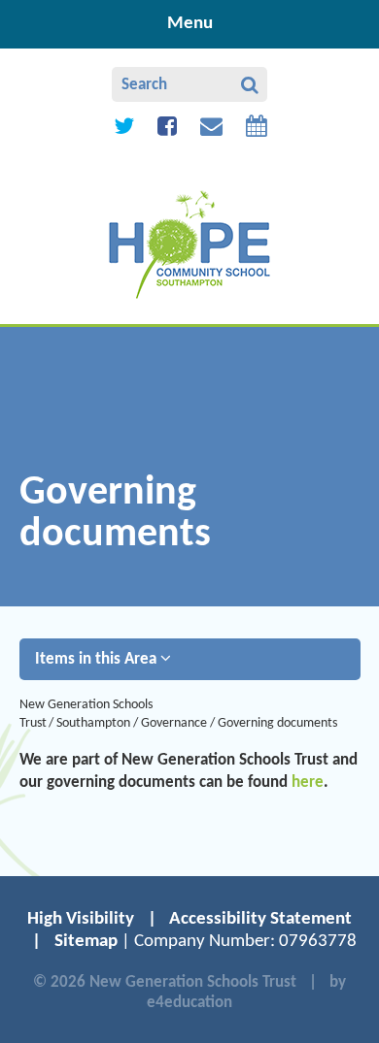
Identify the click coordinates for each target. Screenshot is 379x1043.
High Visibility (80, 919)
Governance (174, 723)
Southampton (93, 723)
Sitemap (86, 941)
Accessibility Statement (260, 919)
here (308, 782)
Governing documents (279, 723)
